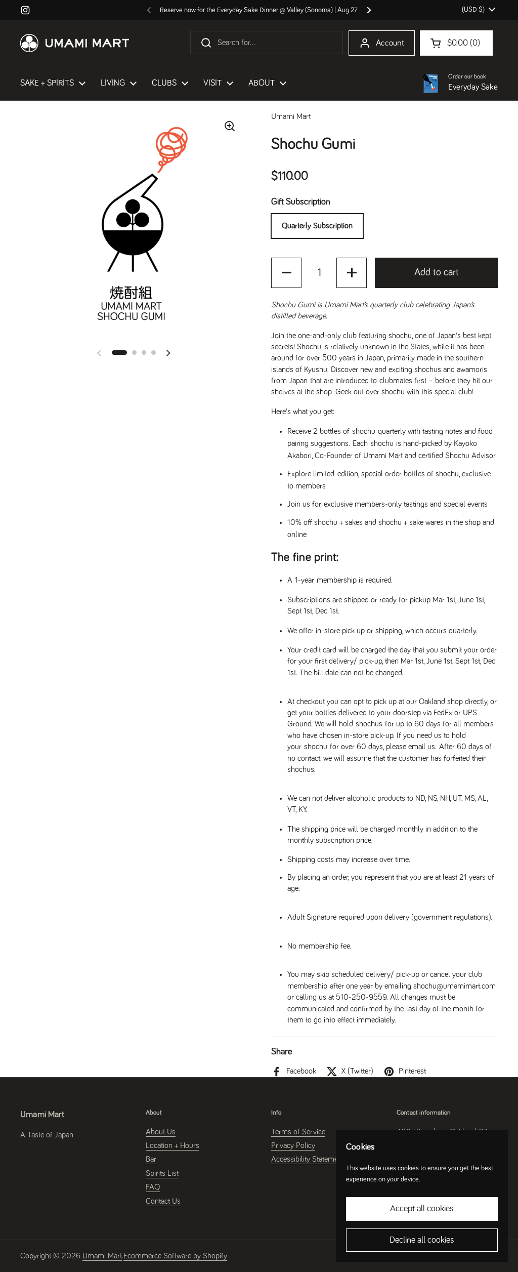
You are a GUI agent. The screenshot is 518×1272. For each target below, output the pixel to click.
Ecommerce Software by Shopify (175, 1256)
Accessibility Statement (307, 1159)
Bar (151, 1159)
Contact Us (163, 1201)
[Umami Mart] (74, 43)
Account (390, 43)
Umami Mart (102, 1256)
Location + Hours (172, 1145)
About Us (161, 1132)
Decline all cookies (422, 1240)
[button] (119, 352)
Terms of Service (298, 1132)
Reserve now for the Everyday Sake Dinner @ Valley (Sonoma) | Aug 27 (259, 10)
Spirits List (162, 1173)
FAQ (153, 1187)
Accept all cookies (422, 1208)
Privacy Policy (293, 1145)
